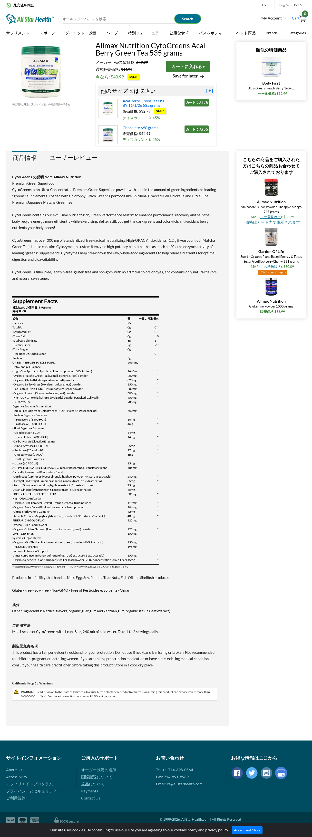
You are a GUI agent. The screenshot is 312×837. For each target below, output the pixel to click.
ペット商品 (246, 32)
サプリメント (17, 32)
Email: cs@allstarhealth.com (179, 783)
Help (265, 5)
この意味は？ (270, 217)
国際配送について (96, 776)
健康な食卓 (179, 32)
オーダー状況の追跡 (98, 769)
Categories (297, 32)
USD (297, 5)
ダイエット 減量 (80, 32)
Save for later (185, 75)
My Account (271, 18)
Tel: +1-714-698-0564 (174, 769)
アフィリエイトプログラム (29, 783)
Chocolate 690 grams (140, 127)
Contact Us (90, 798)
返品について (93, 783)
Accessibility (16, 776)
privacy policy (216, 829)
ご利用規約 (16, 798)
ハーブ (112, 32)
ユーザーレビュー (73, 157)
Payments (89, 791)
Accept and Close (247, 830)
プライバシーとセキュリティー (33, 791)
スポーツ (47, 32)
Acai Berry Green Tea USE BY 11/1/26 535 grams (144, 102)
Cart (299, 18)
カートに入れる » (188, 66)
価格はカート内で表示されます (272, 222)
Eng (282, 5)
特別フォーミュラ (143, 32)
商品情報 (24, 157)
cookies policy (185, 829)
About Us (14, 769)
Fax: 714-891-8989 (172, 776)
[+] (210, 90)
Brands (272, 32)
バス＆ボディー (212, 32)
